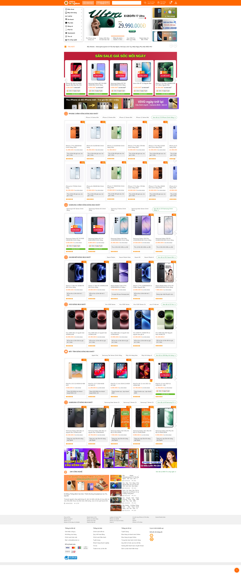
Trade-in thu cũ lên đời (100, 548)
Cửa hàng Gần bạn (163, 2)
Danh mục (90, 3)
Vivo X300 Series (124, 304)
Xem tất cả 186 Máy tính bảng (165, 355)
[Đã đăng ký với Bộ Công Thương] (70, 557)
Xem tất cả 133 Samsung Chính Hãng (163, 209)
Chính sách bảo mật (71, 537)
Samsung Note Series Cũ (111, 402)
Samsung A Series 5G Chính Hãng (97, 209)
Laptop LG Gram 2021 (115, 517)
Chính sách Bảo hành (99, 537)
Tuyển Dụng (125, 531)
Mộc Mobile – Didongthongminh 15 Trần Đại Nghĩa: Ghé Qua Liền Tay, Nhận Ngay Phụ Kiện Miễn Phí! (107, 46)
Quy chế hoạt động (99, 534)
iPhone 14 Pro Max (137, 522)
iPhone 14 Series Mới (92, 117)
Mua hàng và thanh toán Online (130, 534)
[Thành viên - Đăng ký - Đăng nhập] (176, 3)
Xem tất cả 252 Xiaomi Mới (166, 257)
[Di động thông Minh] (72, 3)
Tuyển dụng (96, 540)
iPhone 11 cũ (67, 520)
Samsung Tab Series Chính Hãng (112, 355)
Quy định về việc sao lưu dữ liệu (131, 543)
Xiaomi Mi (137, 257)
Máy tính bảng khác (132, 355)
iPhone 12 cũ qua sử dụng (116, 520)
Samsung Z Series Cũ (147, 402)
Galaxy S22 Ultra (91, 520)
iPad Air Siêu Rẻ (91, 522)
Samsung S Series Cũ (130, 402)
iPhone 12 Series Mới (125, 117)
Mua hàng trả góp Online (128, 537)
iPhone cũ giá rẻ (68, 519)
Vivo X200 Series (110, 304)
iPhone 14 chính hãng (92, 519)
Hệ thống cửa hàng (70, 534)
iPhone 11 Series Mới (142, 117)
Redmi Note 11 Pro (92, 517)
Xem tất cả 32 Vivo (168, 304)
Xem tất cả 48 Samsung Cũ (165, 402)
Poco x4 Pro (67, 517)
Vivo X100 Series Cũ (139, 304)
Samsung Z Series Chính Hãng (118, 209)
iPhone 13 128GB (114, 519)
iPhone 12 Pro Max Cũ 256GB (71, 522)
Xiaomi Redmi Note (125, 257)
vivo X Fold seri (154, 304)
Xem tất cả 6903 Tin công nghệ (165, 471)
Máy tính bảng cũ (147, 355)
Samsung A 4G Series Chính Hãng (74, 209)
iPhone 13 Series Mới (109, 117)
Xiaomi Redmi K (149, 257)
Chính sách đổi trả (98, 531)
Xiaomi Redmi (111, 257)
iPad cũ (112, 522)
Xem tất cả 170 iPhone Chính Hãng (163, 117)
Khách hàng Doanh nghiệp (101, 543)
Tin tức (95, 545)
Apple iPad (95, 355)
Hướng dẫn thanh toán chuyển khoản (132, 545)
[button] (175, 161)
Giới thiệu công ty (70, 531)
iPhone (134, 520)
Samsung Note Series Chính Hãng (140, 209)
